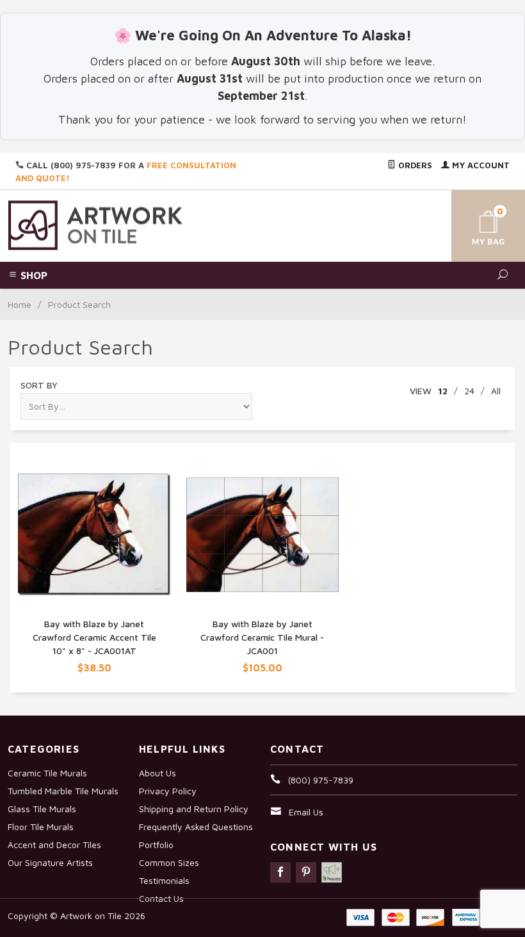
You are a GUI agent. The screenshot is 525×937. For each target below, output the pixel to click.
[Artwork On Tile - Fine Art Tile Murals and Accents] (95, 224)
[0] (475, 223)
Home (19, 304)
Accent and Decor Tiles (54, 844)
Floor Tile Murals (41, 826)
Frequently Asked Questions (196, 826)
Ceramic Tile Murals (47, 772)
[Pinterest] (306, 872)
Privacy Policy (168, 790)
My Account (479, 165)
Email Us (306, 811)
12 (443, 390)
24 (469, 390)
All (496, 390)
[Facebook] (280, 872)
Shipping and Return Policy (193, 808)
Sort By (39, 385)
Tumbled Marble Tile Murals (63, 790)
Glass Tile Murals (42, 808)
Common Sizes (169, 862)
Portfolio (156, 844)
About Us (157, 772)
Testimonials (164, 880)
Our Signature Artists (50, 862)
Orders (414, 165)
